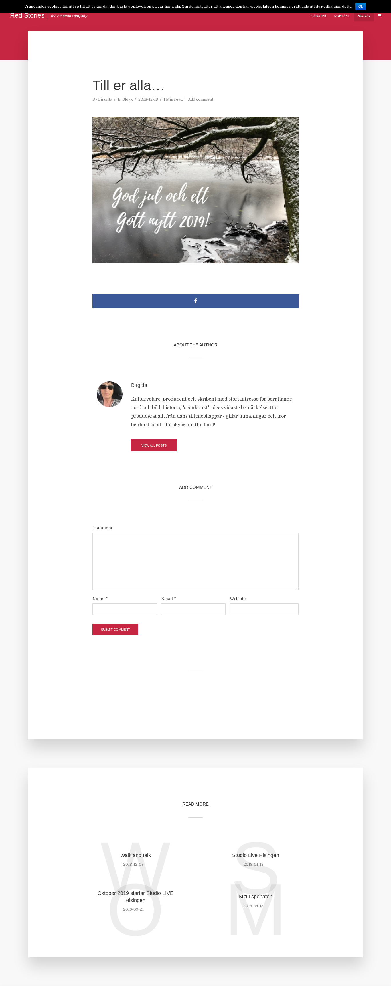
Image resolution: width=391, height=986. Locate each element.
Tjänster (318, 16)
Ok (360, 7)
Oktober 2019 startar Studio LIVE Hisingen (135, 896)
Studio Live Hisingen (255, 855)
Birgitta (105, 99)
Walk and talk (135, 855)
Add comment (200, 99)
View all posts (154, 445)
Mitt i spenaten (255, 896)
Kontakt (342, 16)
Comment (102, 528)
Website (238, 599)
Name (100, 599)
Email (168, 599)
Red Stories (27, 15)
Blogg (364, 16)
